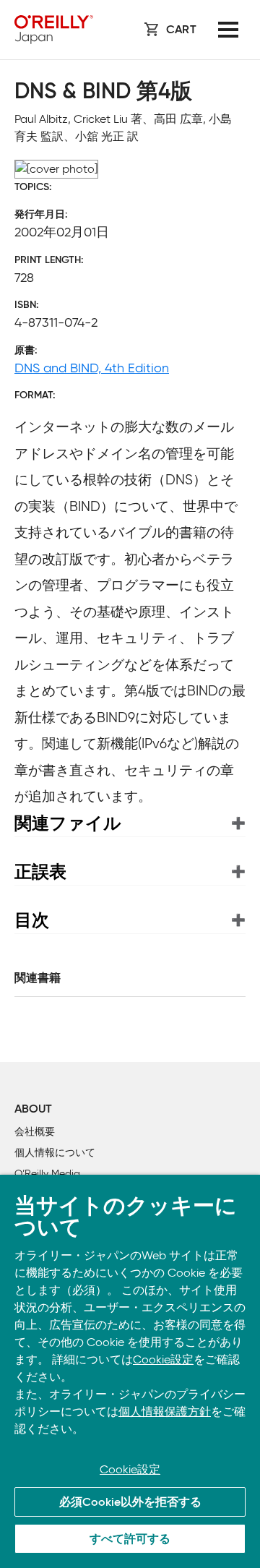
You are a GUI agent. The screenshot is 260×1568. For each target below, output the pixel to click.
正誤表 (40, 871)
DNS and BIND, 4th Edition (91, 368)
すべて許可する (130, 1540)
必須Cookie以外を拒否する (130, 1503)
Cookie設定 (163, 1359)
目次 (31, 920)
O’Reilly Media (47, 1174)
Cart (181, 30)
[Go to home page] (53, 29)
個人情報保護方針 (164, 1411)
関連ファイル (67, 823)
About (33, 1109)
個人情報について (54, 1153)
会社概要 (34, 1132)
